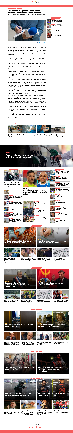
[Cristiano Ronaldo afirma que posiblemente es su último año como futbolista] (6, 214)
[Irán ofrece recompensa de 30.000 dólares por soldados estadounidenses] (6, 220)
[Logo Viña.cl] (36, 3)
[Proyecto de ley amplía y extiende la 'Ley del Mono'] (49, 26)
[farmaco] (44, 132)
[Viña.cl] (5, 2)
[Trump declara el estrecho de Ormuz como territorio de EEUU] (6, 203)
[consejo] (52, 214)
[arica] (58, 132)
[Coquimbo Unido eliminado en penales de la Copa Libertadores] (49, 21)
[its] (29, 132)
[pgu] (6, 209)
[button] (11, 123)
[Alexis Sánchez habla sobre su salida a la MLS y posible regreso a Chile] (52, 220)
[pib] (6, 197)
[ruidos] (15, 132)
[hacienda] (49, 36)
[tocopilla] (49, 31)
